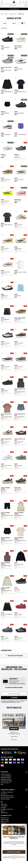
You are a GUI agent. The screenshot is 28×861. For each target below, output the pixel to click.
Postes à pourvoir (5, 782)
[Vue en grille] (22, 23)
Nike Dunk (3, 823)
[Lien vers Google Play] (20, 752)
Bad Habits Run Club (6, 781)
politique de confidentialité (9, 701)
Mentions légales (5, 799)
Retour (2, 811)
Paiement (3, 807)
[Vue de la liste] (24, 23)
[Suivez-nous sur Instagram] (26, 772)
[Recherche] (25, 5)
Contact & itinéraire (6, 776)
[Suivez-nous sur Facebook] (26, 807)
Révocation (4, 794)
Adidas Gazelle (5, 821)
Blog (2, 784)
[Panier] (26, 2)
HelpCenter (4, 804)
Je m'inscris (14, 697)
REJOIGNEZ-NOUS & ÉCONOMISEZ (14, 852)
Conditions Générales (7, 792)
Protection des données (7, 797)
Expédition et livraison (7, 809)
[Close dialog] (25, 825)
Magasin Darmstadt (6, 779)
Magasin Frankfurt (6, 777)
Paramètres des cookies (7, 795)
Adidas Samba (4, 819)
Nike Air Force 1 (5, 818)
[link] (14, 2)
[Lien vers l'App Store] (6, 752)
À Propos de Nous (5, 774)
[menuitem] (4, 23)
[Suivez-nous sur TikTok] (26, 789)
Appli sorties (4, 812)
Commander (4, 806)
